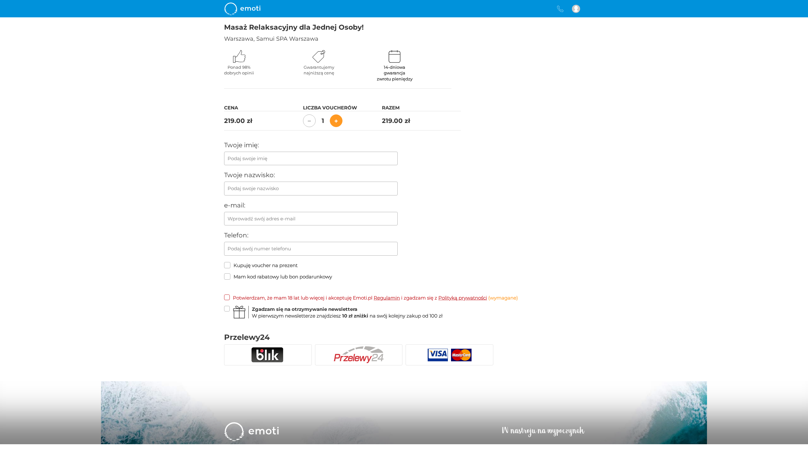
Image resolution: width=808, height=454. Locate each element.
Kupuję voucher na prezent (266, 265)
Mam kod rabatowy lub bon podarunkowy (283, 277)
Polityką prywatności (462, 298)
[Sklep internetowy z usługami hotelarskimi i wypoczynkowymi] (242, 8)
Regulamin (387, 298)
